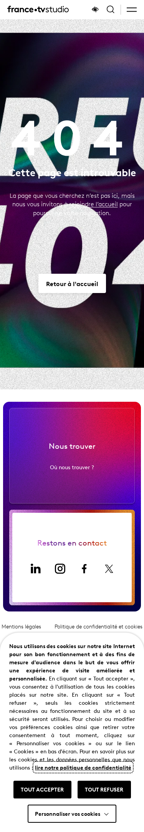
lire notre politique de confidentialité (83, 767)
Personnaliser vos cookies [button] (67, 813)
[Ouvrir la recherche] (110, 9)
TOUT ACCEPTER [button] (42, 789)
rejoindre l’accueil (93, 204)
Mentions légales (21, 626)
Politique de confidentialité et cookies (98, 626)
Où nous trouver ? (72, 467)
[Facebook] (84, 569)
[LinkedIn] (35, 569)
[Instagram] (60, 569)
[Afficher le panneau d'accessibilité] (95, 9)
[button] (132, 10)
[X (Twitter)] (109, 569)
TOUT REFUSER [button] (104, 789)
